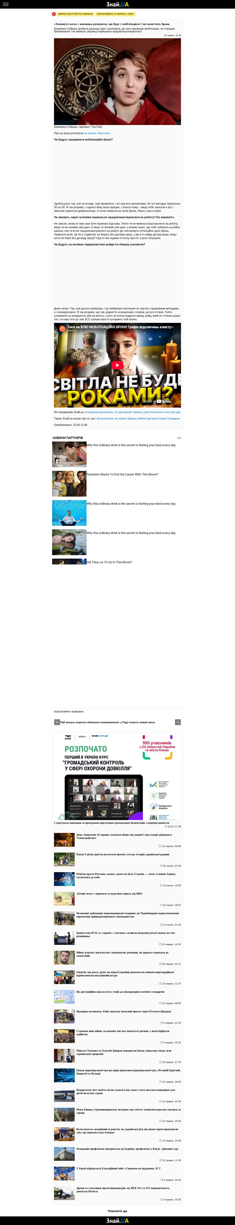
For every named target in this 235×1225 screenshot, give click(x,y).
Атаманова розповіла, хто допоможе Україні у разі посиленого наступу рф (132, 412)
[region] (117, 170)
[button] (57, 722)
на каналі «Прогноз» (97, 133)
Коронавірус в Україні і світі (115, 14)
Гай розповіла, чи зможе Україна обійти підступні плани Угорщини (137, 418)
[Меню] (6, 4)
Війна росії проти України (75, 14)
